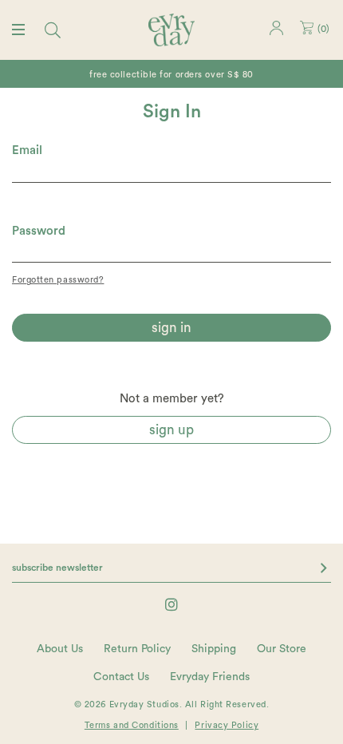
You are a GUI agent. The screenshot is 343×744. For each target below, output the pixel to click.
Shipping (213, 649)
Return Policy (137, 649)
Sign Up (171, 430)
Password (38, 231)
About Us (60, 649)
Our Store (281, 649)
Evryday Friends (210, 677)
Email (27, 150)
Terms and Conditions (132, 725)
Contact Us (121, 677)
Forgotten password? (58, 279)
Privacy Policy (226, 725)
